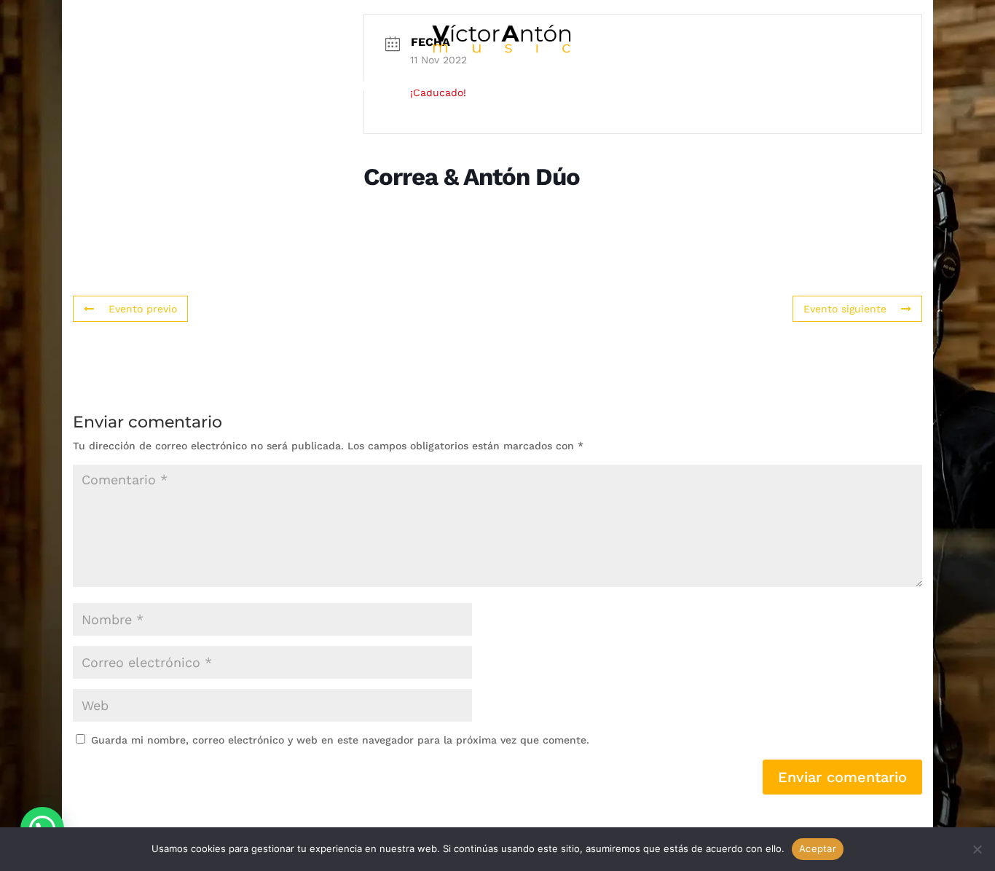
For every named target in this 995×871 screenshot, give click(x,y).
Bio (213, 86)
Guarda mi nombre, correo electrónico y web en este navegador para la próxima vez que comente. (340, 740)
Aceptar (817, 848)
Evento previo (143, 309)
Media (488, 86)
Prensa (669, 86)
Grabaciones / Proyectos (346, 86)
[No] (977, 849)
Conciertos (576, 86)
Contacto (755, 86)
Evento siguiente (844, 309)
